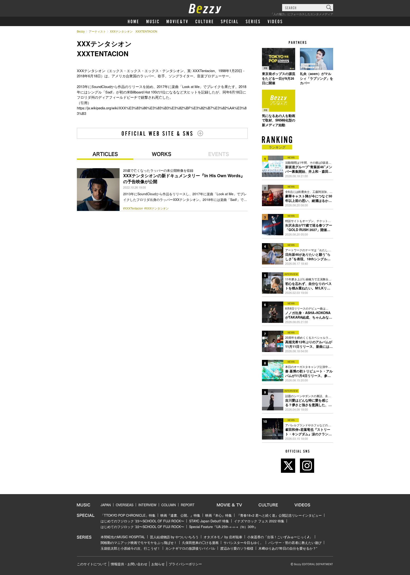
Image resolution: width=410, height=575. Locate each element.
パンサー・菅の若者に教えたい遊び (294, 542)
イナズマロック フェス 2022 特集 (259, 521)
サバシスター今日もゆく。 (243, 542)
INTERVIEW (147, 504)
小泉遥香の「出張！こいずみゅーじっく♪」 (279, 536)
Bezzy (81, 31)
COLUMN (168, 504)
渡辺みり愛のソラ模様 (236, 548)
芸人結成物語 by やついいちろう (174, 536)
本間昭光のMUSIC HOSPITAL (123, 536)
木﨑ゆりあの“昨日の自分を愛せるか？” (287, 548)
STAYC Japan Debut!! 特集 (209, 521)
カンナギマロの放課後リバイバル (190, 548)
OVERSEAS (124, 504)
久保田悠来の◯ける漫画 (200, 542)
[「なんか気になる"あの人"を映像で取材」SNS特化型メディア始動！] (278, 100)
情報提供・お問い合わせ (129, 563)
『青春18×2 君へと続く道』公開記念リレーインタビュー (279, 515)
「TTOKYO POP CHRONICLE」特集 (128, 515)
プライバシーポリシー (185, 563)
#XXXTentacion (133, 208)
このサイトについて (92, 563)
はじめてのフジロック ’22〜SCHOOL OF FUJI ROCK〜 (142, 526)
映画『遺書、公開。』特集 (180, 515)
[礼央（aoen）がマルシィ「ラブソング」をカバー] (316, 58)
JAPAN (106, 504)
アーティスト (97, 31)
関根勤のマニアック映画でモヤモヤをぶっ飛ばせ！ (139, 542)
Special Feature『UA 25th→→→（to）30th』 (223, 526)
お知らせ (158, 563)
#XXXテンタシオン (156, 208)
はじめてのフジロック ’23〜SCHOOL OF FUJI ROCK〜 (142, 521)
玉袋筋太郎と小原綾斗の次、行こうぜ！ (130, 548)
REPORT (188, 504)
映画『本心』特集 (218, 515)
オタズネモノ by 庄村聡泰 (223, 536)
